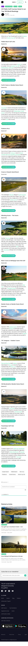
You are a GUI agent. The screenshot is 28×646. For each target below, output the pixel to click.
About (2, 598)
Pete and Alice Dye (5, 363)
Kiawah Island (5, 471)
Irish (7, 119)
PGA (17, 246)
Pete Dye (11, 194)
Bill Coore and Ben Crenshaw (13, 154)
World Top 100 (21, 474)
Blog (3, 6)
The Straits (6, 250)
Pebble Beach (4, 67)
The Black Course (11, 288)
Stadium (15, 363)
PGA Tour (13, 366)
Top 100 (15, 6)
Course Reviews (8, 6)
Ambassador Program (6, 601)
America (25, 36)
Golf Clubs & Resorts (5, 620)
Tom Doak (3, 108)
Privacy (19, 634)
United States (12, 474)
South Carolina (22, 194)
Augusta (22, 452)
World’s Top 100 (11, 38)
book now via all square (8, 80)
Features (19, 598)
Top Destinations (13, 608)
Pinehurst (12, 153)
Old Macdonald (18, 411)
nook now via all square (8, 299)
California (10, 67)
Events (13, 611)
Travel (20, 6)
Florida (10, 365)
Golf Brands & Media (5, 613)
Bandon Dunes (13, 327)
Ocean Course (13, 199)
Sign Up (20, 2)
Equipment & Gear (5, 611)
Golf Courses (4, 608)
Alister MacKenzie (14, 452)
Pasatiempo (21, 448)
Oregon (25, 333)
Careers (8, 598)
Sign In (13, 2)
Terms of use (11, 634)
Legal (26, 634)
